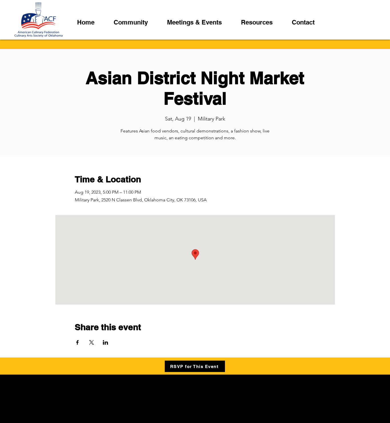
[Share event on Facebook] (77, 342)
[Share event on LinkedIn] (105, 342)
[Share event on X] (91, 342)
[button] (136, 22)
